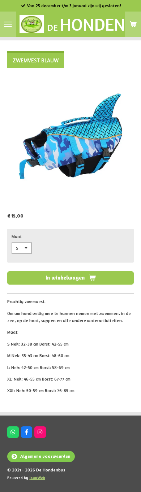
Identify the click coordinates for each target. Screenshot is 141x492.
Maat (17, 236)
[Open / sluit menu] (8, 24)
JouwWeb (37, 477)
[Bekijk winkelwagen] (133, 24)
